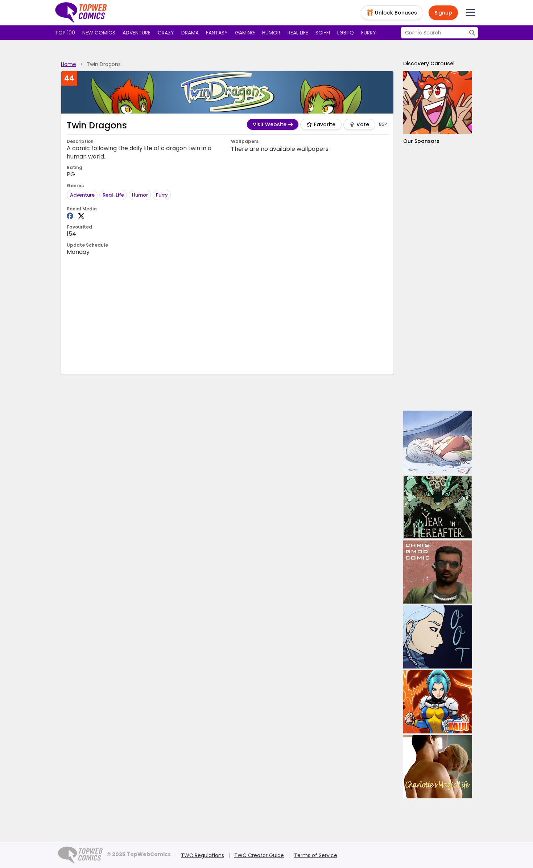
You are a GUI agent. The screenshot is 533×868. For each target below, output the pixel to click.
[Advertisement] (227, 314)
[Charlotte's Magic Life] (438, 766)
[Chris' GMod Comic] (438, 572)
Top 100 (65, 32)
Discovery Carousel (429, 63)
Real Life (298, 32)
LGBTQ (345, 32)
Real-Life (113, 195)
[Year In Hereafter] (438, 507)
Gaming (245, 32)
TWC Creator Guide (259, 855)
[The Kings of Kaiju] (438, 701)
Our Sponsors (421, 141)
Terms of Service (315, 855)
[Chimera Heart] (438, 102)
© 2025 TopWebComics (139, 854)
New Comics (98, 32)
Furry (368, 32)
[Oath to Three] (438, 637)
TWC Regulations (202, 855)
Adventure (136, 32)
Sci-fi (322, 32)
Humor (271, 32)
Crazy (166, 32)
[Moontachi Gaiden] (438, 442)
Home (68, 64)
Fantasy (217, 32)
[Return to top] (81, 13)
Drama (190, 32)
